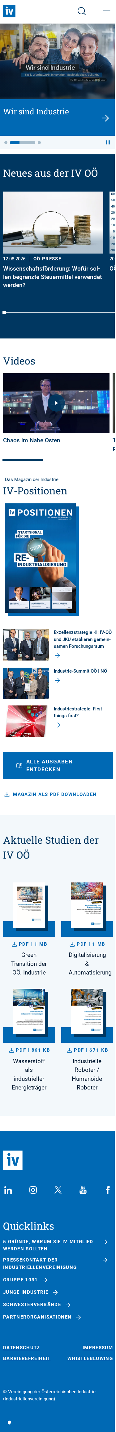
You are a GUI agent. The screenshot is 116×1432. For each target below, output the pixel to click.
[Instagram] (33, 1190)
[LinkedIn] (8, 1190)
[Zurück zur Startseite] (9, 11)
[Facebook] (108, 1190)
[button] (5, 142)
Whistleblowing (90, 1358)
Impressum (98, 1348)
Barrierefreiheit (27, 1358)
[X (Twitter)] (58, 1190)
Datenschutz (21, 1348)
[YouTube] (83, 1190)
